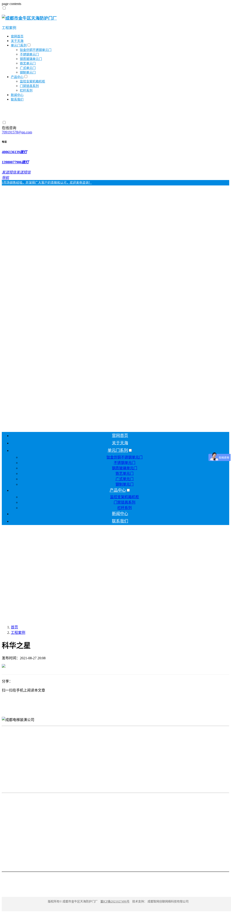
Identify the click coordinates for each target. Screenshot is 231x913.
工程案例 (9, 28)
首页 (14, 627)
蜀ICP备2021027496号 (114, 901)
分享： (7, 681)
